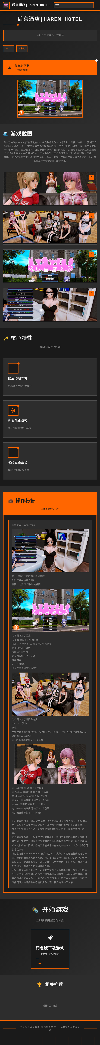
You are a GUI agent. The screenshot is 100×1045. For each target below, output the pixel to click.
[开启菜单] (74, 5)
